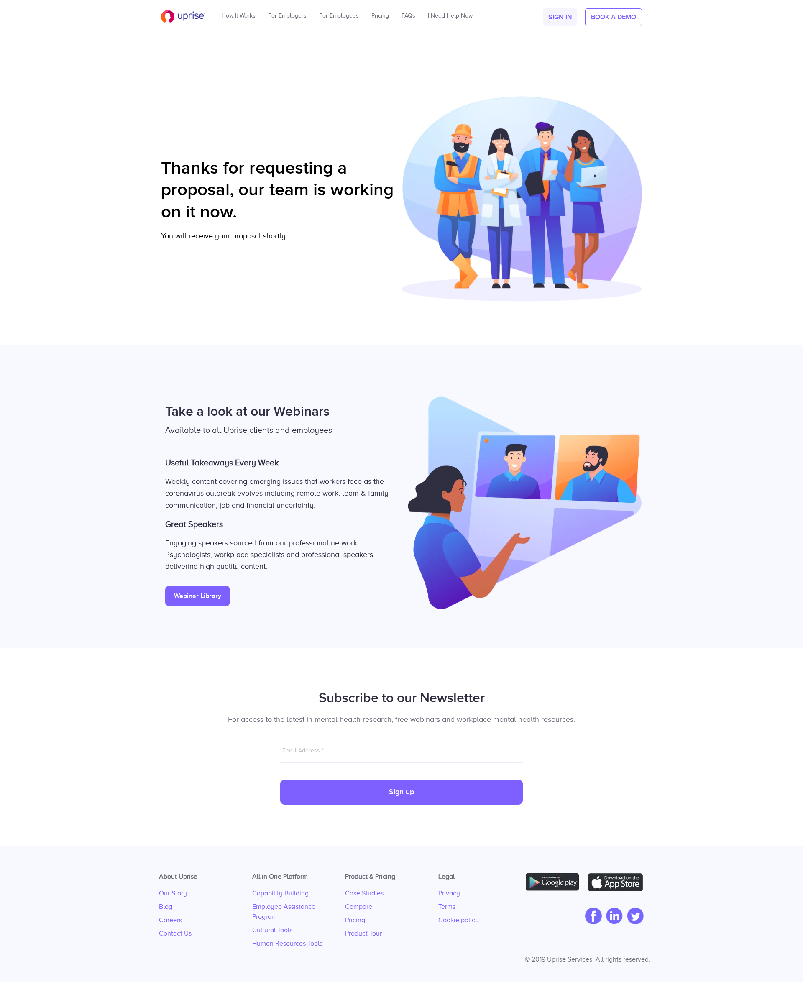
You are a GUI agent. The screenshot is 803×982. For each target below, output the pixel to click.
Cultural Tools (272, 930)
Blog (165, 906)
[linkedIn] (612, 917)
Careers (170, 920)
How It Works (239, 13)
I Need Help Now (450, 13)
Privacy (449, 893)
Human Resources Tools (287, 943)
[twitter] (633, 917)
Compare (358, 906)
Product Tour (363, 933)
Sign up (401, 792)
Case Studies (364, 893)
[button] (560, 17)
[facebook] (591, 917)
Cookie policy (458, 920)
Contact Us (175, 933)
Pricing (355, 920)
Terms (446, 906)
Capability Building (280, 893)
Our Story (173, 893)
